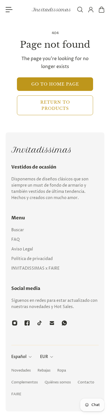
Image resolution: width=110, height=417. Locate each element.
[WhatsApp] (64, 323)
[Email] (52, 323)
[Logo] (51, 10)
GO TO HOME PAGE (55, 84)
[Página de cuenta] (90, 9)
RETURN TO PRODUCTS (55, 105)
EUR (44, 356)
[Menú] (9, 9)
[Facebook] (27, 323)
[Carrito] (101, 9)
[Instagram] (14, 323)
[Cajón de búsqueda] (79, 9)
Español (19, 356)
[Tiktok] (39, 323)
